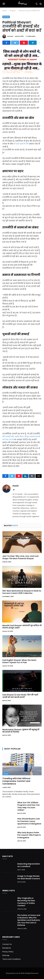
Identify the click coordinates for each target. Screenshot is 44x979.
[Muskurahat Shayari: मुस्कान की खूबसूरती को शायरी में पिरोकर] (22, 715)
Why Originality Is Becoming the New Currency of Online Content (26, 902)
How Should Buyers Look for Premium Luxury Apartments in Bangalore (29, 821)
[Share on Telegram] (33, 43)
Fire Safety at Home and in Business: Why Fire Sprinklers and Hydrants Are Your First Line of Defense (28, 920)
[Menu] (4, 4)
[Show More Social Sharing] (39, 43)
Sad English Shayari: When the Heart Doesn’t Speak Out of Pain (19, 661)
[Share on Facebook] (6, 43)
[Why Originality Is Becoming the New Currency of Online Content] (8, 901)
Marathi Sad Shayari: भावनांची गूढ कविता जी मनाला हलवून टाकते (22, 626)
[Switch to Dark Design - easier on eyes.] (36, 4)
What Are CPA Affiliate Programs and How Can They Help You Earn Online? (28, 806)
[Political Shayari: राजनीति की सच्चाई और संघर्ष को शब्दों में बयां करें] (22, 60)
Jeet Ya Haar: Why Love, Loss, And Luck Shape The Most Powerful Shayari (20, 557)
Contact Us (7, 944)
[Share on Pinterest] (24, 43)
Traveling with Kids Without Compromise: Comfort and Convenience (16, 781)
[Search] (40, 3)
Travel (5, 774)
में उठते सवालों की (21, 144)
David (11, 36)
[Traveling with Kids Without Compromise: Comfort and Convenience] (22, 764)
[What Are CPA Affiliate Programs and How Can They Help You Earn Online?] (8, 805)
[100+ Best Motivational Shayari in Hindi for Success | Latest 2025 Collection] (22, 577)
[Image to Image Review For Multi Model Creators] (8, 879)
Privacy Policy (7, 952)
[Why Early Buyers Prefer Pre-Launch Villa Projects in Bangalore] (8, 835)
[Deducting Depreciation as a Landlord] (8, 866)
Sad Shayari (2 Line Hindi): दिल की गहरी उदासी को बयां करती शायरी (20, 696)
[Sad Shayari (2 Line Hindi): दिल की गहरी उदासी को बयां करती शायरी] (22, 681)
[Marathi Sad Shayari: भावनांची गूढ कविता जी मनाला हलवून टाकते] (22, 611)
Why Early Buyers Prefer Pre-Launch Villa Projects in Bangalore (29, 835)
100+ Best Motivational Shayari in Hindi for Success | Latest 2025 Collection (21, 592)
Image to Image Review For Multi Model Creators (28, 877)
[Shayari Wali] (22, 4)
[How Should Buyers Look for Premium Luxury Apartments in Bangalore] (8, 821)
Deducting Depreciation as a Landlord (28, 865)
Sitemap (5, 955)
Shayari (6, 17)
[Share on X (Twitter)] (15, 43)
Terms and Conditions (11, 959)
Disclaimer (6, 948)
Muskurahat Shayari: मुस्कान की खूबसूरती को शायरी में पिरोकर (20, 730)
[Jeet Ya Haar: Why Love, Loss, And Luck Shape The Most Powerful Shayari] (22, 542)
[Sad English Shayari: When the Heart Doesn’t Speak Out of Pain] (22, 646)
